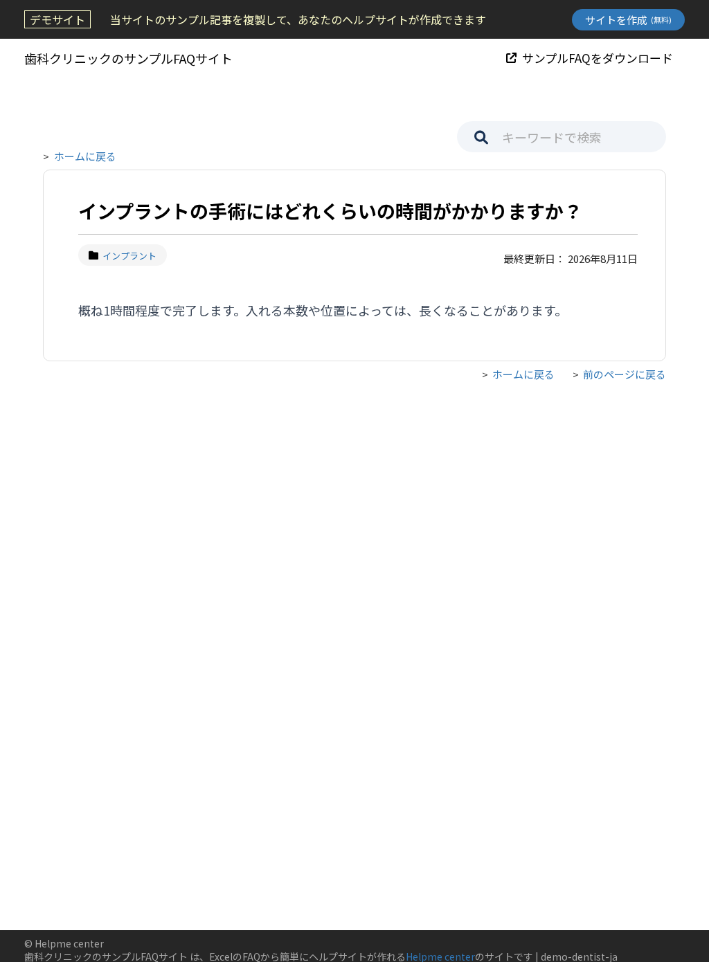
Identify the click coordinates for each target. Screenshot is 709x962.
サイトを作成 (628, 19)
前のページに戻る (624, 374)
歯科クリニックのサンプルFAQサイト (128, 58)
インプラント (129, 255)
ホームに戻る (85, 156)
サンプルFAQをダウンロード (597, 57)
